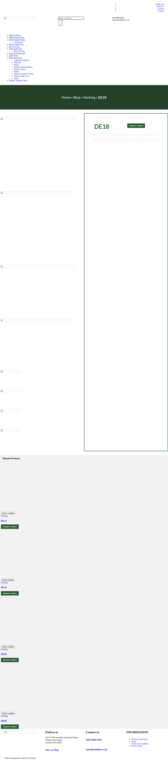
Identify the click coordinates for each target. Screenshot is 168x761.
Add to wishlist (8, 513)
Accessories (18, 42)
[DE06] (50, 711)
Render (19, 58)
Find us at (51, 732)
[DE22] (50, 511)
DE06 (4, 721)
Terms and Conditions (139, 744)
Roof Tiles (23, 81)
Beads (16, 65)
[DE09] (50, 644)
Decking (21, 38)
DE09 (4, 654)
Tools (16, 78)
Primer (16, 72)
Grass (17, 47)
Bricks (18, 35)
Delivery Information (139, 739)
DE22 (4, 521)
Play (16, 56)
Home (66, 97)
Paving (19, 49)
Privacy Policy (137, 746)
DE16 (4, 587)
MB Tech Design (29, 758)
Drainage (21, 40)
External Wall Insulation (23, 67)
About (133, 741)
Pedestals (21, 53)
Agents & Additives (21, 60)
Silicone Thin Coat (21, 76)
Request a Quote (136, 126)
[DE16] (50, 577)
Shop (76, 97)
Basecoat (17, 62)
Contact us (92, 732)
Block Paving (19, 51)
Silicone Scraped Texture (23, 74)
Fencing (20, 44)
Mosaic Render (20, 69)
